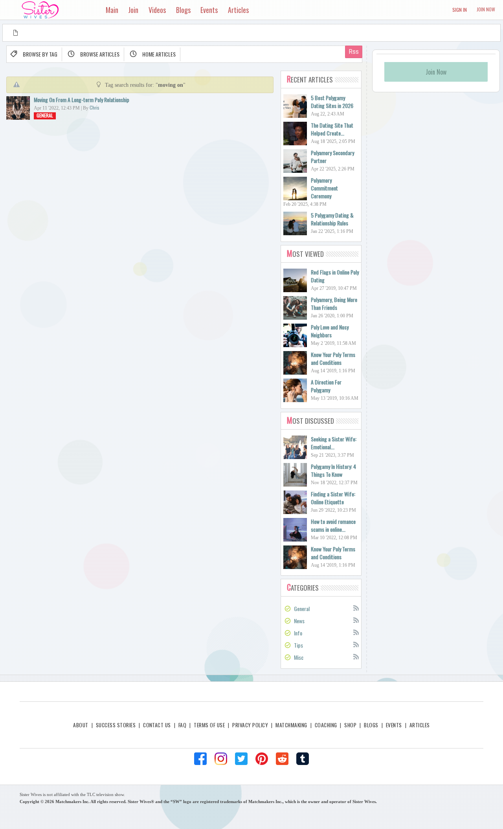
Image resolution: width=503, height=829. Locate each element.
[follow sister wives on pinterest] (261, 758)
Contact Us (157, 725)
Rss (355, 607)
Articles (419, 725)
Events (394, 725)
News (299, 621)
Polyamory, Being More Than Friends (334, 303)
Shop (350, 725)
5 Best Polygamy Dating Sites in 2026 (332, 101)
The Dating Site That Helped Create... (332, 129)
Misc (298, 657)
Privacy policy (250, 725)
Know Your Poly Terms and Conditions (333, 358)
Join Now (486, 9)
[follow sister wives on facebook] (200, 758)
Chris (94, 107)
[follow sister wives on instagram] (221, 758)
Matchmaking (291, 725)
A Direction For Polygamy (326, 386)
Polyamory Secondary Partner (332, 156)
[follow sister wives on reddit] (282, 758)
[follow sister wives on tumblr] (302, 758)
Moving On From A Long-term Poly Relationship (81, 99)
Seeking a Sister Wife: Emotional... (333, 443)
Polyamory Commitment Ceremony (324, 188)
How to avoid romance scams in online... (333, 525)
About (80, 725)
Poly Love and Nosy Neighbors (330, 331)
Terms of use (209, 725)
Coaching (326, 725)
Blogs (371, 725)
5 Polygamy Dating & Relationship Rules (332, 219)
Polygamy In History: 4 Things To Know (333, 470)
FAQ (182, 725)
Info (298, 633)
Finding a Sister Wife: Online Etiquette (333, 498)
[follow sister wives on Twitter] (241, 758)
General (45, 115)
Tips (298, 645)
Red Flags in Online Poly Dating (335, 276)
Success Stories (116, 725)
